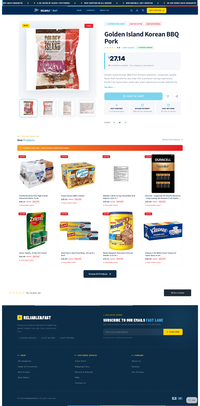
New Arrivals (24, 372)
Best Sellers (23, 377)
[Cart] (142, 10)
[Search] (131, 10)
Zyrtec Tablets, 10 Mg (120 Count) (33, 253)
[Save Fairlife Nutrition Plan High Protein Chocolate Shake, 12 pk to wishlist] (53, 157)
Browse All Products (171, 139)
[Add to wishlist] (168, 96)
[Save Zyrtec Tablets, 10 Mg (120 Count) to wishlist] (53, 214)
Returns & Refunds (84, 372)
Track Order (80, 361)
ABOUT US (104, 10)
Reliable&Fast (37, 317)
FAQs (77, 377)
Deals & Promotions (27, 366)
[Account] (137, 10)
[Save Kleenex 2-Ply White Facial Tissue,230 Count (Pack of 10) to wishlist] (179, 214)
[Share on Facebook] (114, 122)
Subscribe (174, 332)
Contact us (80, 383)
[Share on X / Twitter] (120, 122)
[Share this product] (177, 96)
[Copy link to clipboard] (125, 122)
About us (136, 361)
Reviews (135, 366)
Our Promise (138, 372)
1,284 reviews (128, 47)
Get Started (155, 10)
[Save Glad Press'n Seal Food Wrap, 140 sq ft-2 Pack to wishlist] (95, 214)
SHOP (79, 10)
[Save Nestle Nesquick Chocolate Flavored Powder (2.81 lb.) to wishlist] (137, 214)
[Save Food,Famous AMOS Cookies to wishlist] (95, 157)
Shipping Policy (82, 366)
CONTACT (90, 10)
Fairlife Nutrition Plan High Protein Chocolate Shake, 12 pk (33, 197)
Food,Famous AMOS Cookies (72, 196)
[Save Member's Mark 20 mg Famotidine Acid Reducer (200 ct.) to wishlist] (137, 157)
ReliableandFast (31, 398)
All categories (24, 361)
